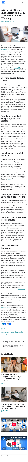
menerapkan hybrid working (10, 332)
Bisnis (14, 21)
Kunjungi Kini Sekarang (6, 456)
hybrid (9, 180)
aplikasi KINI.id (5, 307)
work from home (17, 334)
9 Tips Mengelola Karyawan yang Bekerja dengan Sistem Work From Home (13, 406)
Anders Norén (24, 459)
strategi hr (5, 334)
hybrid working (5, 49)
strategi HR (17, 68)
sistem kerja (20, 332)
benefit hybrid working (8, 331)
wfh (10, 334)
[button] (23, 2)
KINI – (5, 459)
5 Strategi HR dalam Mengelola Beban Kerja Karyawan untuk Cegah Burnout (11, 377)
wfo (12, 334)
